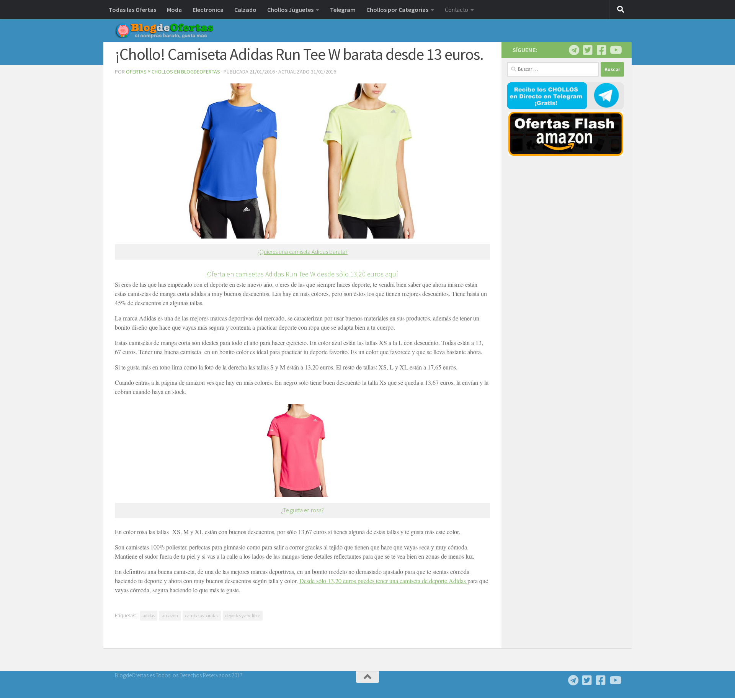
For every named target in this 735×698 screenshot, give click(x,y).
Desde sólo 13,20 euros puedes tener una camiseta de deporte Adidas (383, 581)
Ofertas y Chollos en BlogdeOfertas (173, 71)
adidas (149, 615)
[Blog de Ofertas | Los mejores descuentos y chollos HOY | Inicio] (164, 30)
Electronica (208, 9)
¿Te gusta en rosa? (302, 510)
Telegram (343, 9)
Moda (174, 9)
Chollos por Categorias (397, 9)
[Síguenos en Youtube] (615, 50)
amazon (170, 615)
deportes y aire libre (242, 615)
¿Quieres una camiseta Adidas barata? (302, 251)
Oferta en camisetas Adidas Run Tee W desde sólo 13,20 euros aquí (302, 274)
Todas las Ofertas (132, 9)
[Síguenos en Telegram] (573, 50)
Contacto (456, 9)
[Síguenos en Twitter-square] (587, 50)
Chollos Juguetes (290, 9)
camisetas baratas (201, 615)
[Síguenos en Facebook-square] (601, 50)
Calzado (245, 9)
